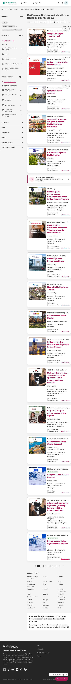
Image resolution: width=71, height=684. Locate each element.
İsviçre (29, 594)
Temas (39, 656)
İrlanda (29, 600)
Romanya (46, 605)
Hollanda (45, 589)
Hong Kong (61, 597)
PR (36, 22)
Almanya (60, 577)
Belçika (60, 582)
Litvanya (45, 594)
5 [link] (52, 566)
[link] (44, 9)
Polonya (29, 605)
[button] (5, 23)
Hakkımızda (40, 649)
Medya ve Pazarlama (10, 82)
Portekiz (60, 594)
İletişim (63, 22)
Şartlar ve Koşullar (47, 679)
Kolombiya (61, 600)
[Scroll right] (69, 22)
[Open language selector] (62, 3)
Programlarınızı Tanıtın (43, 652)
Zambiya (45, 608)
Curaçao (45, 597)
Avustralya (30, 589)
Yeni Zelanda (31, 608)
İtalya (44, 584)
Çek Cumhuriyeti (32, 597)
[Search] (58, 3)
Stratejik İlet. (54, 22)
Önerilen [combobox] (66, 26)
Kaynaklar (38, 3)
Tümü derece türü (9, 40)
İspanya (45, 577)
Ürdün (60, 608)
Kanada (29, 582)
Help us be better (61, 679)
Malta (44, 602)
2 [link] (42, 566)
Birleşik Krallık (47, 582)
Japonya (45, 600)
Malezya (30, 602)
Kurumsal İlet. (44, 22)
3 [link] (45, 566)
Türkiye (60, 584)
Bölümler (25, 3)
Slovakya (60, 605)
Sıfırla (21, 16)
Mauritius (61, 602)
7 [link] (59, 566)
